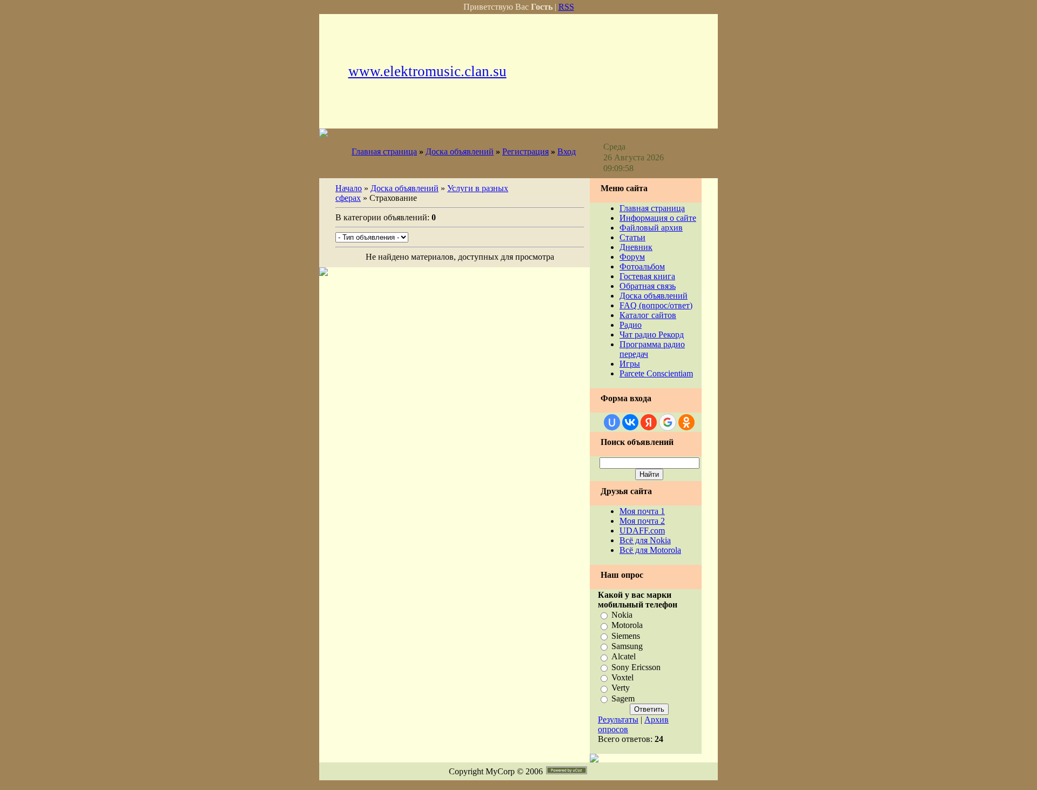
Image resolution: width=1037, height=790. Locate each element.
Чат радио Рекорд (651, 334)
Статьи (632, 237)
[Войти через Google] (667, 422)
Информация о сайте (657, 217)
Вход (566, 151)
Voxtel (622, 677)
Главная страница (384, 151)
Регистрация (525, 151)
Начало (348, 188)
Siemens (625, 635)
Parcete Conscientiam (656, 373)
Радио (630, 324)
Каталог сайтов (647, 315)
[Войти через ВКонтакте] (630, 422)
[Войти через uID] (612, 422)
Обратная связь (647, 286)
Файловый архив (651, 227)
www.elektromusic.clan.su (427, 71)
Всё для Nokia (645, 540)
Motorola (627, 625)
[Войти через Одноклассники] (686, 422)
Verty (620, 688)
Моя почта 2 (642, 520)
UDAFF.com (642, 530)
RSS (566, 6)
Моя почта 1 (642, 511)
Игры (629, 363)
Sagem (623, 698)
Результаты (618, 719)
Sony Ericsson (636, 667)
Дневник (635, 247)
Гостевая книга (647, 276)
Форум (632, 256)
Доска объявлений (460, 151)
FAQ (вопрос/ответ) (655, 305)
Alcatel (623, 656)
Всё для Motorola (650, 550)
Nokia (621, 614)
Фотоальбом (642, 266)
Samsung (627, 646)
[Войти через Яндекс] (649, 422)
